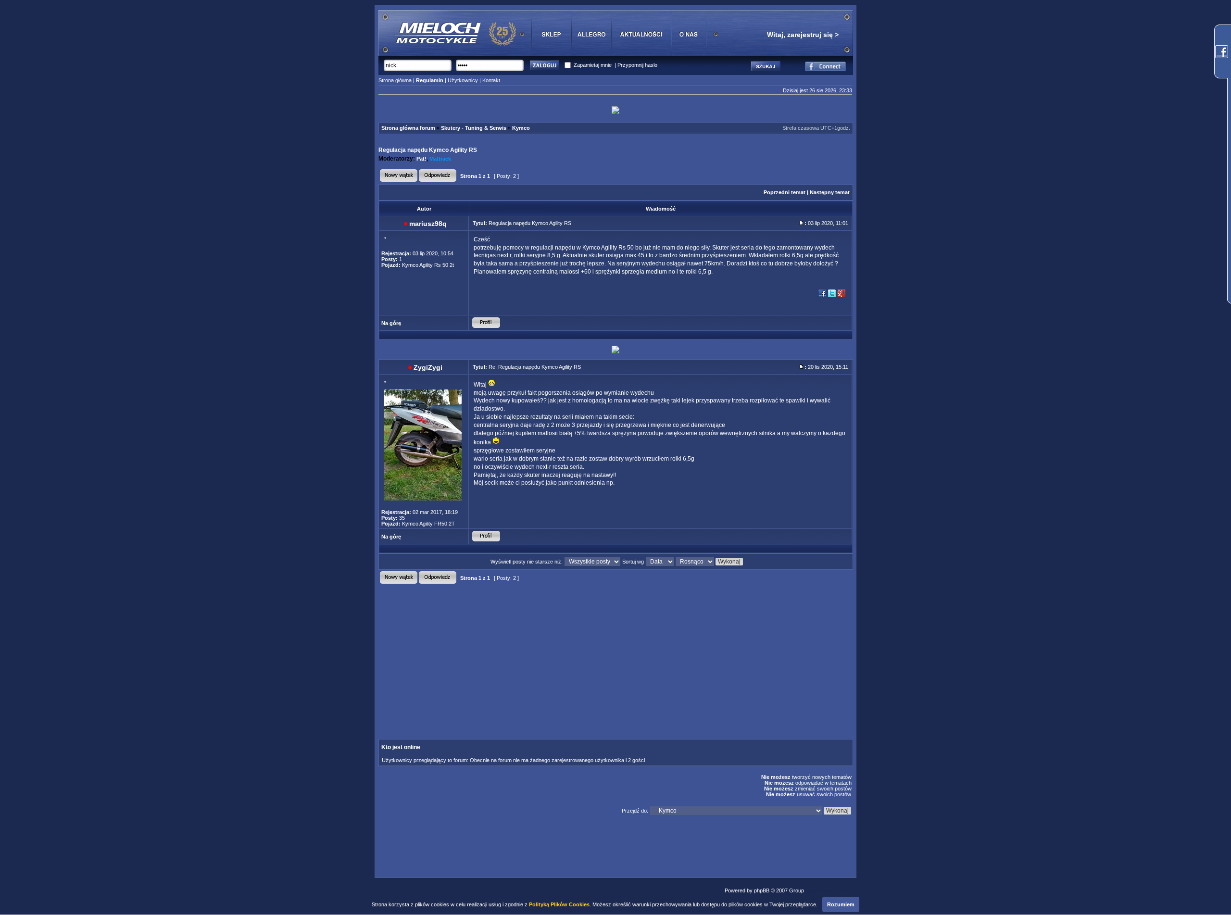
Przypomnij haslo (637, 65)
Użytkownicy (463, 80)
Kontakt (491, 80)
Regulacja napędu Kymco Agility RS (427, 150)
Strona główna (395, 80)
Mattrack (440, 159)
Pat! (421, 159)
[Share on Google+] (841, 296)
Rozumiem (840, 904)
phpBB (761, 890)
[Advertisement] (534, 653)
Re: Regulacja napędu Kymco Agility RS (535, 367)
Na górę (391, 323)
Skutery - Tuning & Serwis (473, 128)
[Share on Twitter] (832, 296)
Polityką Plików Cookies (559, 904)
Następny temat (830, 192)
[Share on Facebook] (822, 296)
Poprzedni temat (784, 192)
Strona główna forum (408, 128)
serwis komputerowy (829, 890)
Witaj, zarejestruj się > (803, 34)
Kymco (521, 128)
